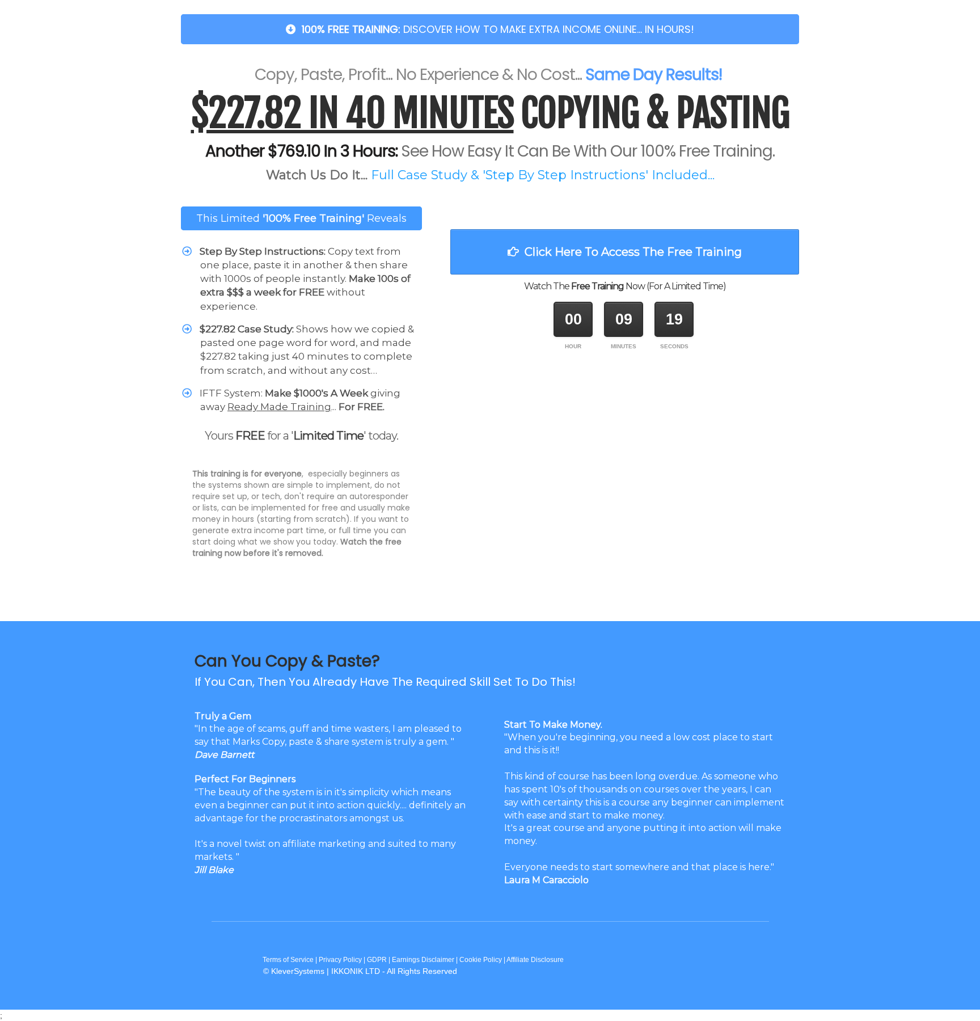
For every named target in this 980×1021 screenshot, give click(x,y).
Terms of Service (287, 960)
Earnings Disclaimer (423, 960)
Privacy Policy (340, 960)
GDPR (377, 960)
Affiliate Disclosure (535, 960)
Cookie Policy (480, 960)
